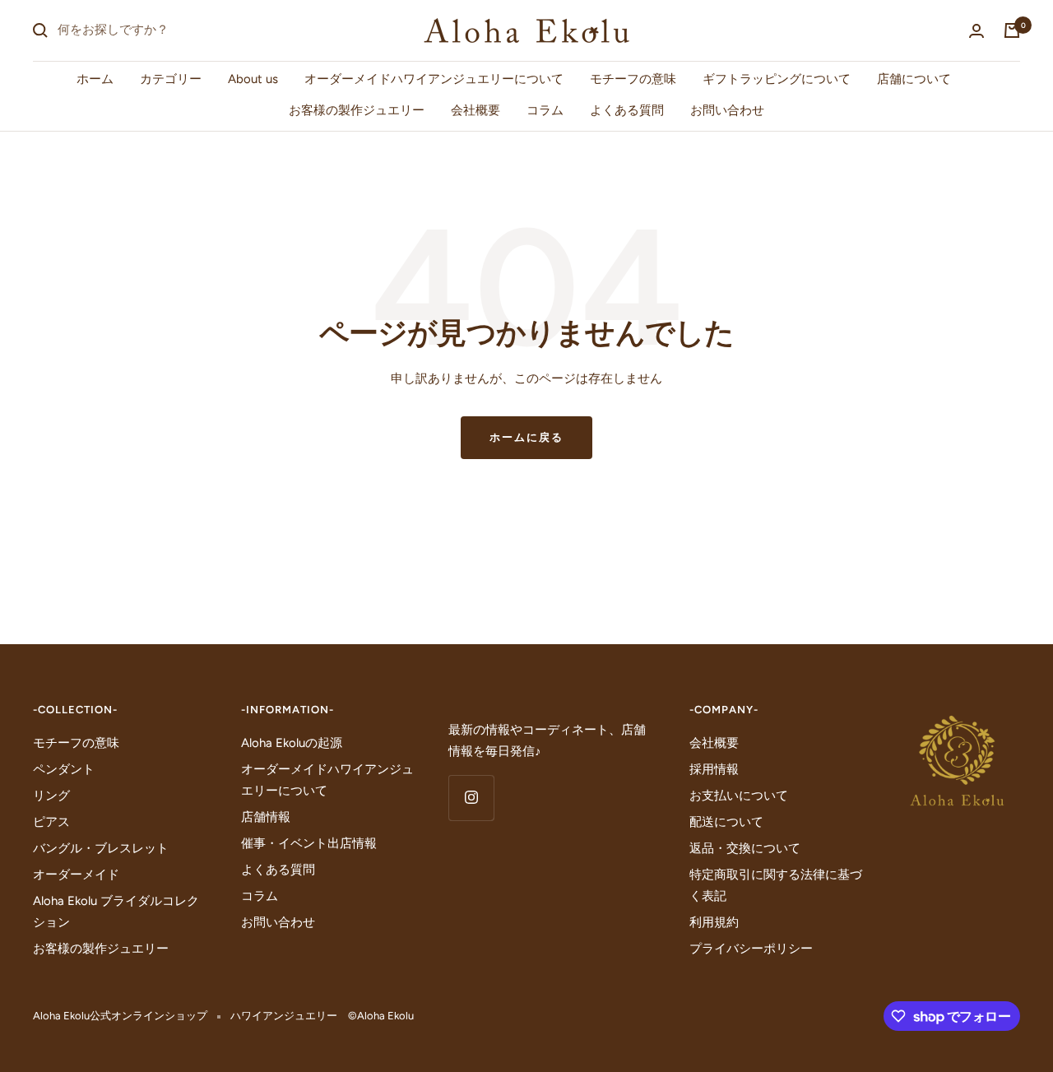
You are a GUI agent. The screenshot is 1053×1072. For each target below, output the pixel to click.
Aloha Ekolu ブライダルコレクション (116, 911)
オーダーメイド (76, 874)
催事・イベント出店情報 (309, 843)
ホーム (95, 79)
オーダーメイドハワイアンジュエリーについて (434, 79)
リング (51, 795)
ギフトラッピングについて (777, 79)
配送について (726, 821)
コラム (545, 110)
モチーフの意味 (633, 79)
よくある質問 (627, 110)
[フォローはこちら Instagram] (471, 797)
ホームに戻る (526, 437)
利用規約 (714, 922)
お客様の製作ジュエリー (356, 110)
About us (253, 79)
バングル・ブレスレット (101, 848)
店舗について (914, 79)
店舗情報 (265, 817)
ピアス (51, 821)
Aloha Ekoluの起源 (291, 743)
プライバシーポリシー (751, 948)
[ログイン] (976, 31)
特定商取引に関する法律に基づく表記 (775, 885)
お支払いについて (738, 795)
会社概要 (475, 110)
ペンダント (64, 769)
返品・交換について (744, 848)
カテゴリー (171, 79)
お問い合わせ (727, 110)
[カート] (1012, 30)
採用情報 (714, 769)
